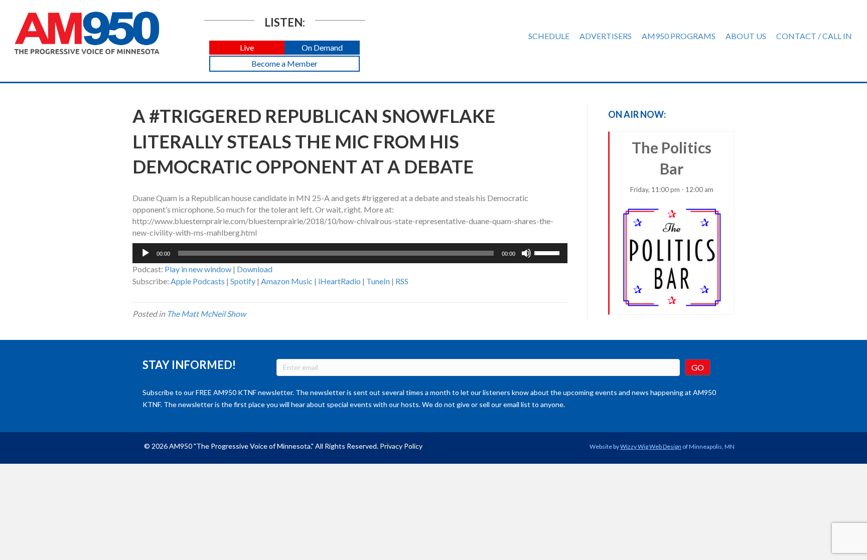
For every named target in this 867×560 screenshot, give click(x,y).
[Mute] (526, 253)
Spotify (242, 281)
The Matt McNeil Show (206, 313)
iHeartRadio (339, 281)
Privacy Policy (401, 446)
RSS (401, 281)
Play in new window (198, 269)
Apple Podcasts (198, 281)
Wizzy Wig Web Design (650, 446)
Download (254, 269)
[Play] (145, 253)
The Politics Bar (671, 166)
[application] (349, 253)
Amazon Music (287, 281)
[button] (246, 48)
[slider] (548, 252)
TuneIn (378, 281)
